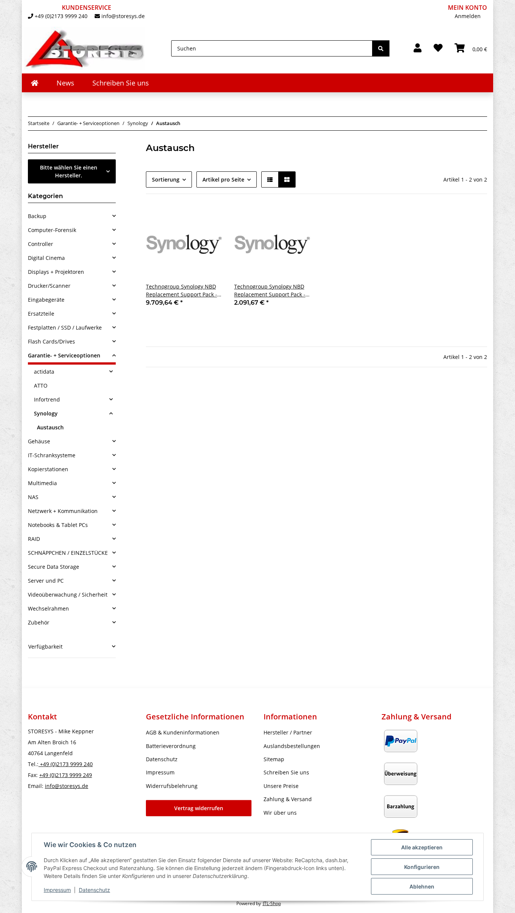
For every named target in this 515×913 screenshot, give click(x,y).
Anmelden (468, 16)
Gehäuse (39, 441)
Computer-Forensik (52, 230)
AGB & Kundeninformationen (182, 732)
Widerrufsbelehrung (172, 785)
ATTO (41, 385)
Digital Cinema (46, 257)
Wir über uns (280, 812)
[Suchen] (380, 48)
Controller (40, 243)
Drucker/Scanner (49, 285)
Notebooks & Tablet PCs (58, 524)
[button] (418, 48)
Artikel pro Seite (223, 179)
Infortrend (47, 399)
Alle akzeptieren (422, 847)
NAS (33, 497)
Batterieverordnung (171, 746)
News (65, 82)
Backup (37, 216)
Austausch (50, 427)
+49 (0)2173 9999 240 (61, 16)
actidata (44, 371)
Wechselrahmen (48, 608)
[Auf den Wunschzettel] (209, 219)
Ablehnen (421, 886)
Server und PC (46, 580)
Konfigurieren (422, 867)
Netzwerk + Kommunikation (63, 511)
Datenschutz (94, 890)
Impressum (57, 890)
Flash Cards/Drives (51, 341)
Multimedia (42, 483)
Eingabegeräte (46, 299)
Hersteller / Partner (288, 732)
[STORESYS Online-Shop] (35, 82)
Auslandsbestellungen (292, 746)
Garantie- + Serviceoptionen (64, 355)
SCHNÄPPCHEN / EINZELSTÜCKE (68, 552)
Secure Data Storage (53, 566)
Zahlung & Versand (288, 799)
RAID (34, 538)
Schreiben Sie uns (120, 82)
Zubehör (38, 622)
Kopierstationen (48, 469)
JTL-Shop (272, 903)
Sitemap (274, 759)
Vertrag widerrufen (198, 808)
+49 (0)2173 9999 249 (65, 775)
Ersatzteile (41, 313)
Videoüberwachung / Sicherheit (67, 594)
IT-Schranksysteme (51, 455)
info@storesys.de (123, 16)
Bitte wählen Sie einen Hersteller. (68, 171)
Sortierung (165, 179)
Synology (46, 413)
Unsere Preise (281, 785)
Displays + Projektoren (56, 271)
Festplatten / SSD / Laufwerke (65, 327)
